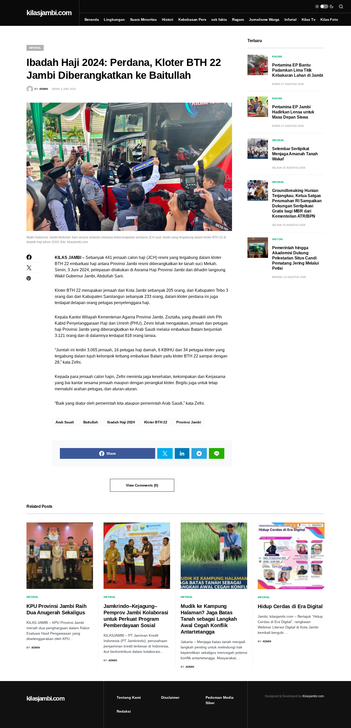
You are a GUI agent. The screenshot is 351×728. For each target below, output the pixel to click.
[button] (324, 6)
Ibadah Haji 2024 (121, 422)
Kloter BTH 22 (155, 422)
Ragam (277, 56)
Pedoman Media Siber (220, 700)
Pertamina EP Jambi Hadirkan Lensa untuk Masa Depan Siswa (293, 112)
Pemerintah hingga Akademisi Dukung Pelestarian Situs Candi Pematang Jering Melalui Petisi (295, 258)
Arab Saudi (65, 422)
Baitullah (90, 422)
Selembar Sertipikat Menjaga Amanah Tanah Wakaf (295, 154)
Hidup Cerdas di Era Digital (290, 606)
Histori (277, 239)
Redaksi (124, 711)
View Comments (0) (142, 485)
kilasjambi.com (48, 13)
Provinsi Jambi (188, 422)
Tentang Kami (129, 697)
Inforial (35, 47)
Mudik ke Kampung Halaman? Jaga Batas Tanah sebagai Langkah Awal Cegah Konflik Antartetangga (209, 619)
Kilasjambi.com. (313, 696)
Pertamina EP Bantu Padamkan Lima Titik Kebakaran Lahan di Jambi (297, 70)
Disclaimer (170, 697)
